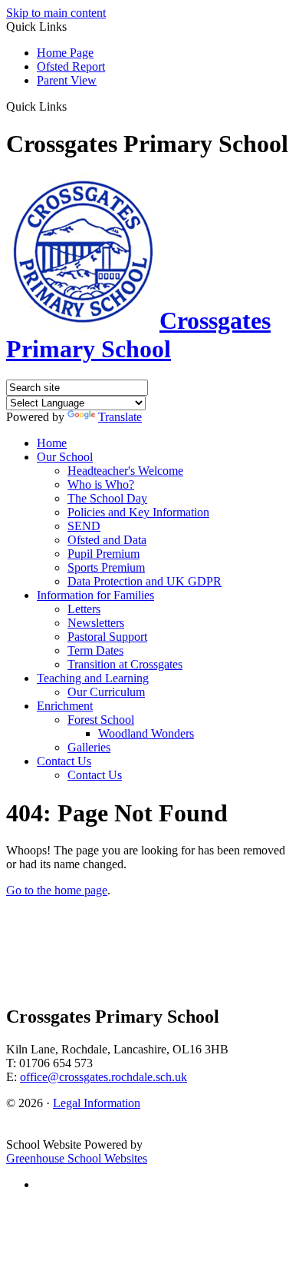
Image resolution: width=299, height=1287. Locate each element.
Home (52, 442)
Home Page (65, 52)
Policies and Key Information (138, 512)
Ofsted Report (71, 66)
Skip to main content (56, 12)
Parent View (67, 80)
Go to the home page (56, 890)
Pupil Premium (103, 553)
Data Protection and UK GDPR (144, 581)
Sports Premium (106, 567)
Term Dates (95, 650)
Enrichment (65, 705)
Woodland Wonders (146, 733)
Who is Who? (100, 484)
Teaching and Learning (93, 678)
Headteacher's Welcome (125, 470)
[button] (72, 106)
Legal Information (96, 1103)
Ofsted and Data (106, 539)
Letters (83, 608)
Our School (65, 456)
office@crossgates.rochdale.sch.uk (103, 1076)
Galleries (88, 747)
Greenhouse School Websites (76, 1158)
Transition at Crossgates (124, 664)
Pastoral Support (107, 636)
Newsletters (95, 622)
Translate (120, 416)
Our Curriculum (106, 691)
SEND (83, 525)
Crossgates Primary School (138, 335)
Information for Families (95, 595)
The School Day (107, 498)
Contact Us (64, 761)
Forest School (100, 719)
